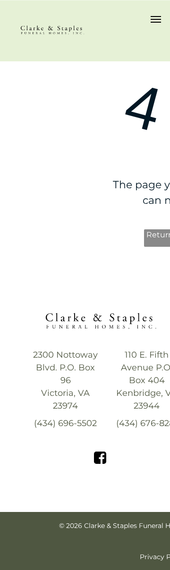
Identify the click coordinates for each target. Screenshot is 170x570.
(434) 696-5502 (65, 423)
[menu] (155, 19)
